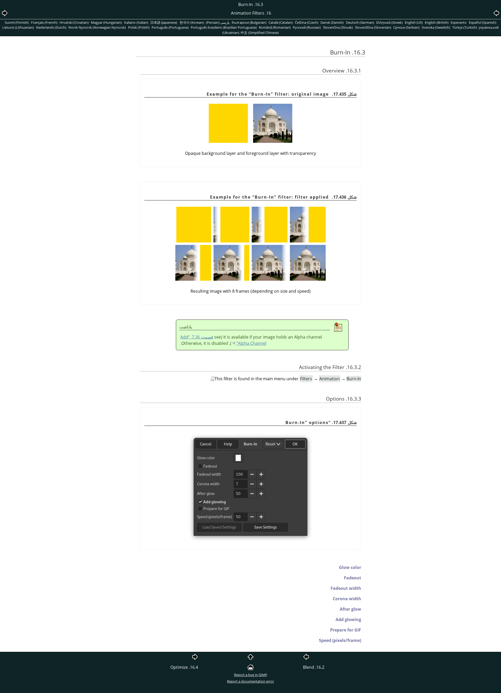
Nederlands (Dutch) (51, 27)
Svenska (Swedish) (436, 27)
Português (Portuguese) (170, 27)
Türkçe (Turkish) (464, 27)
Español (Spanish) (482, 22)
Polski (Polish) (139, 27)
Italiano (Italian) (136, 22)
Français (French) (44, 22)
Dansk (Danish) (332, 22)
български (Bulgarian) (249, 22)
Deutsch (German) (360, 22)
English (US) (414, 22)
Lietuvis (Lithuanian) (18, 27)
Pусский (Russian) (307, 27)
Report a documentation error (250, 681)
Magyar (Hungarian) (106, 22)
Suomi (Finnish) (17, 22)
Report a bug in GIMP (250, 674)
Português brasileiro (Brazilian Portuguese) (224, 27)
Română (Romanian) (275, 27)
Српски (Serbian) (406, 27)
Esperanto (459, 22)
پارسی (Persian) (218, 22)
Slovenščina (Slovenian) (373, 27)
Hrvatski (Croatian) (74, 22)
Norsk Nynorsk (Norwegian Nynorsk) (97, 27)
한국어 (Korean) (192, 22)
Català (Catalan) (281, 22)
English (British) (437, 22)
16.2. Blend (313, 667)
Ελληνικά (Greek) (389, 22)
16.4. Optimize (184, 667)
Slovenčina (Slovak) (338, 27)
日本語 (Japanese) (163, 22)
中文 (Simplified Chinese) (260, 32)
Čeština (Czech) (306, 22)
